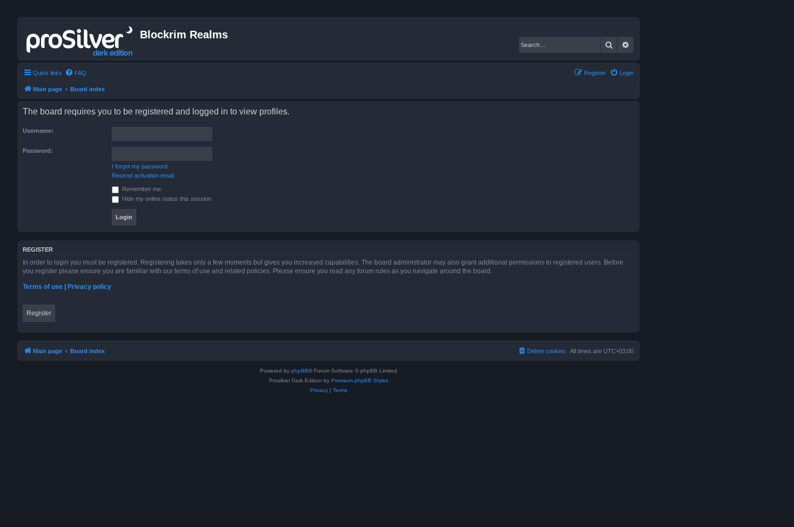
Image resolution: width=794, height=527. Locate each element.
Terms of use (43, 286)
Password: (38, 150)
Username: (38, 130)
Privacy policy (89, 286)
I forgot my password (139, 166)
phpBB (299, 371)
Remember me (140, 189)
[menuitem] (75, 72)
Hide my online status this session (165, 198)
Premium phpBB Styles (359, 380)
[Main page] (80, 39)
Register (38, 313)
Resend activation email (143, 175)
